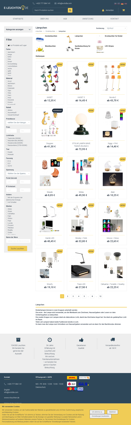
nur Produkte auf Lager (18, 45)
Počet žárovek (11, 178)
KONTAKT (115, 19)
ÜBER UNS (44, 19)
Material (9, 78)
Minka (81, 192)
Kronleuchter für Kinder (114, 36)
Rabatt (8, 107)
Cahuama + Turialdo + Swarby (112, 284)
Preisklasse (10, 119)
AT (125, 4)
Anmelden (110, 10)
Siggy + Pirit (113, 143)
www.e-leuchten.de (11, 398)
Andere (8, 195)
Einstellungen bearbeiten (100, 416)
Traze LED (81, 284)
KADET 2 (81, 97)
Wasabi (50, 192)
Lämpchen (79, 36)
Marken (9, 206)
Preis (8, 127)
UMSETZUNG (87, 19)
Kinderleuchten (50, 31)
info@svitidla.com (65, 3)
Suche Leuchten (17, 248)
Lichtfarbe (10, 135)
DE (122, 4)
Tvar (7, 149)
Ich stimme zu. (97, 412)
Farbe (8, 49)
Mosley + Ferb (81, 238)
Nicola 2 (112, 97)
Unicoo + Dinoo (113, 238)
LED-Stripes (109, 46)
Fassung (9, 158)
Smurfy (50, 284)
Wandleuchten (50, 46)
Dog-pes (49, 143)
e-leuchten (39, 31)
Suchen (70, 10)
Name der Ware (12, 237)
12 (100, 296)
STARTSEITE (18, 19)
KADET (50, 97)
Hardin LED (49, 238)
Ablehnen (112, 412)
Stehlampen (40, 56)
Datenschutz (41, 387)
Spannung (10, 170)
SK (118, 4)
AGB (65, 19)
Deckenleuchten (51, 36)
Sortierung (100, 28)
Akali (113, 192)
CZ (115, 4)
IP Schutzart (10, 186)
